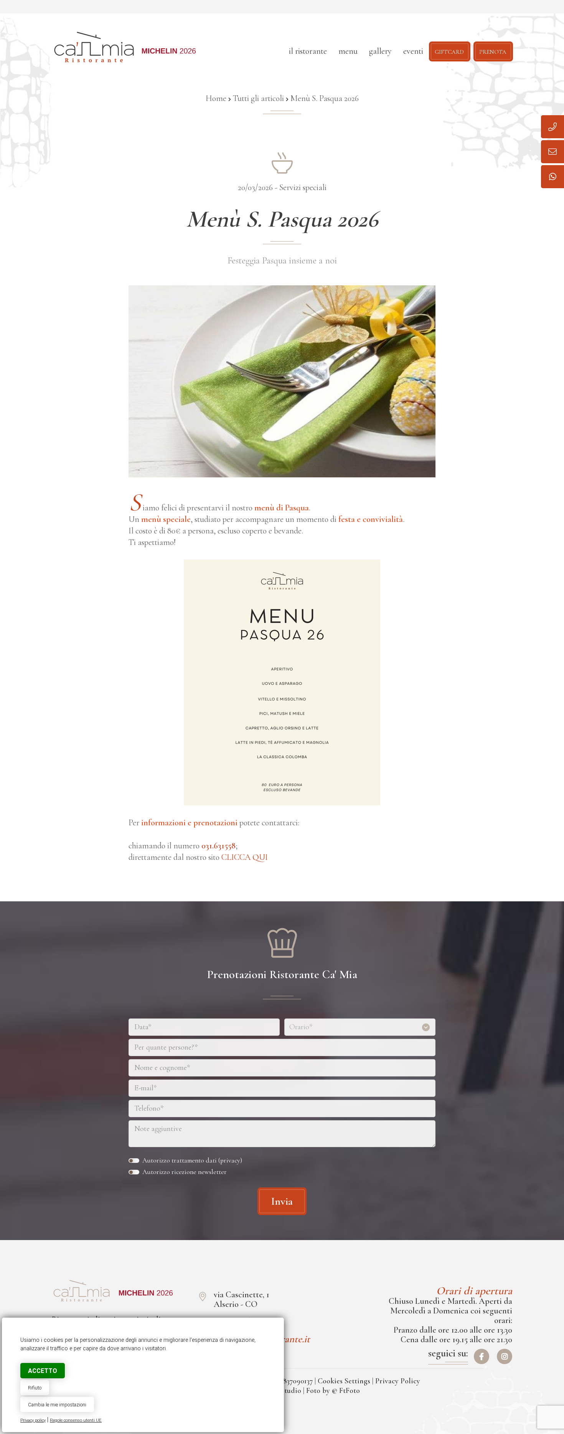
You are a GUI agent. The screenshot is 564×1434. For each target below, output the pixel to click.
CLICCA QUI (244, 857)
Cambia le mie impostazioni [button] (57, 1405)
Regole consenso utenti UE (76, 1420)
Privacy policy (33, 1420)
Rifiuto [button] (34, 1388)
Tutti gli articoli (258, 98)
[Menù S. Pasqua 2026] (81, 1290)
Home (216, 98)
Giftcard (449, 51)
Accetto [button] (42, 1370)
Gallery (380, 51)
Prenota (492, 51)
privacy (230, 1160)
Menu (348, 51)
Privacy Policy (397, 1381)
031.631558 (218, 846)
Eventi (413, 51)
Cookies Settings (344, 1381)
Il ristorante (308, 51)
